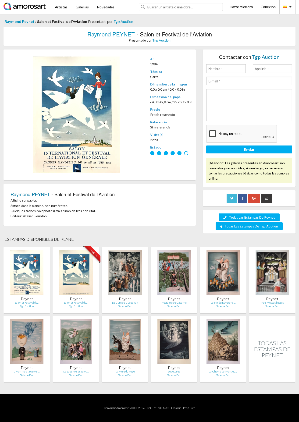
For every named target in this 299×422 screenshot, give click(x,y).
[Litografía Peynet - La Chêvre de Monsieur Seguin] (223, 342)
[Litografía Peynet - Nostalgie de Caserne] (174, 273)
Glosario (176, 408)
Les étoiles (174, 371)
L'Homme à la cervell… (27, 371)
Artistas (61, 7)
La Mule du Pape (125, 371)
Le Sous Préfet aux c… (76, 371)
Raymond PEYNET (111, 34)
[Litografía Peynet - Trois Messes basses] (272, 273)
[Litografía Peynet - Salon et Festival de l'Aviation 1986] (76, 273)
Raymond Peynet (19, 21)
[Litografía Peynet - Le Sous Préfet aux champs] (76, 342)
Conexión (268, 7)
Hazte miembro (241, 7)
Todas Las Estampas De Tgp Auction (251, 226)
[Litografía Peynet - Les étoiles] (174, 342)
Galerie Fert (125, 306)
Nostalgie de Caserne (174, 302)
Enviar (249, 149)
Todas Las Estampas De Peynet (252, 217)
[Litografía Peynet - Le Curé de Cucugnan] (125, 273)
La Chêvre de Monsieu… (223, 371)
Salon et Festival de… (27, 302)
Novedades (105, 7)
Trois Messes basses (272, 302)
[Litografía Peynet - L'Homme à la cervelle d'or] (27, 342)
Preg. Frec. (189, 408)
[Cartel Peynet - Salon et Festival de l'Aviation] (26, 273)
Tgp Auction (123, 21)
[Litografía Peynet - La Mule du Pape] (125, 342)
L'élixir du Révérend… (223, 302)
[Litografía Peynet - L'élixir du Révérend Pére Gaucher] (223, 273)
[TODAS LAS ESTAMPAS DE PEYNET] (272, 377)
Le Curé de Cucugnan (125, 302)
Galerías (82, 7)
